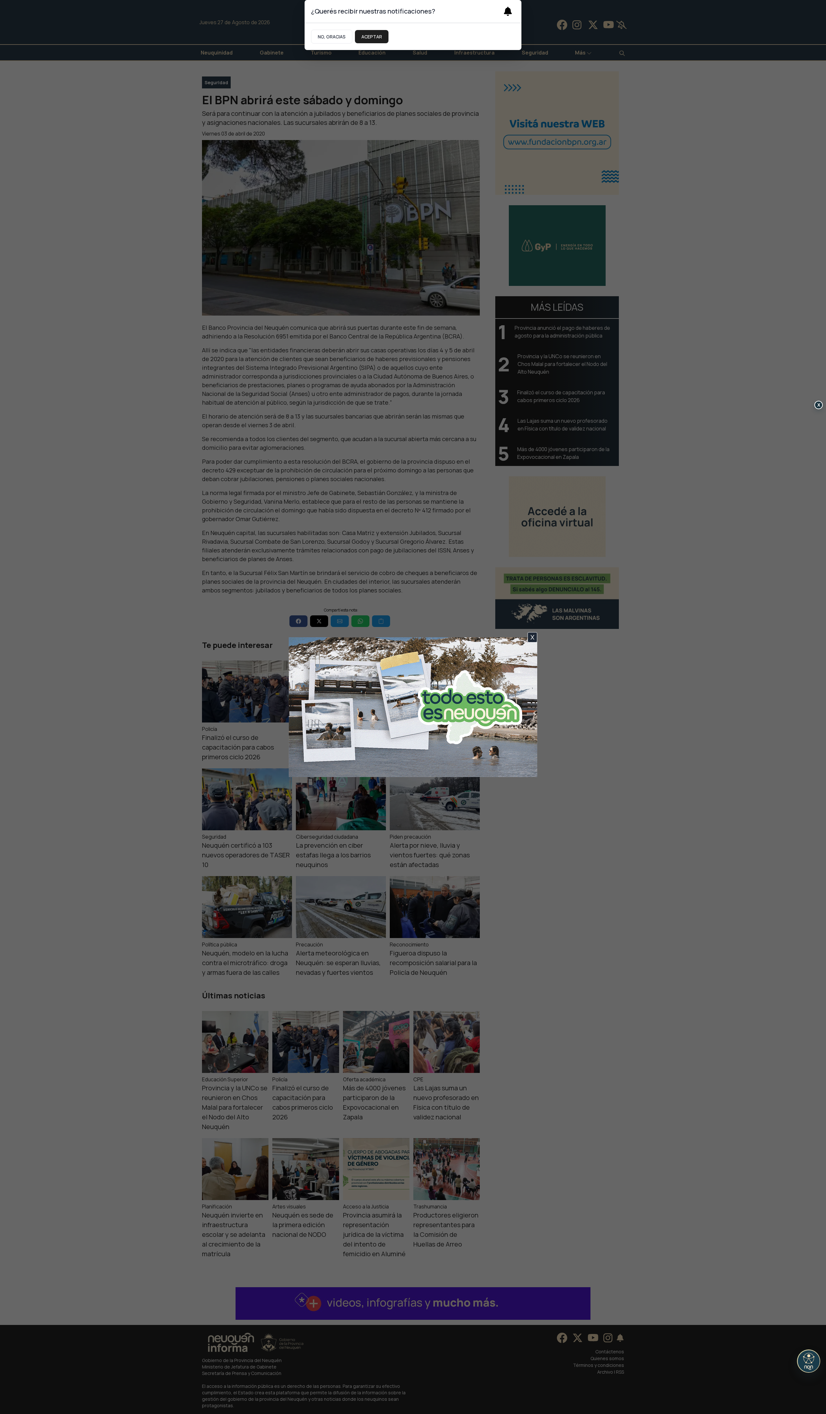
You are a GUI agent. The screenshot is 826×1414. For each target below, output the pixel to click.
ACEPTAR (371, 37)
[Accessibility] (808, 1361)
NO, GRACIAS (332, 37)
